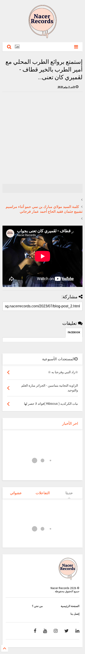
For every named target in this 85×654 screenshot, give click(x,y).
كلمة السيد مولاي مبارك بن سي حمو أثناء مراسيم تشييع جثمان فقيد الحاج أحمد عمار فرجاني (44, 209)
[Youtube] (45, 631)
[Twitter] (66, 631)
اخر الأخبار (70, 423)
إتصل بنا (74, 613)
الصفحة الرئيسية (70, 606)
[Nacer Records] (43, 36)
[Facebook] (35, 631)
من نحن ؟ (37, 606)
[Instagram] (56, 631)
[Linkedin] (77, 631)
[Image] (17, 47)
